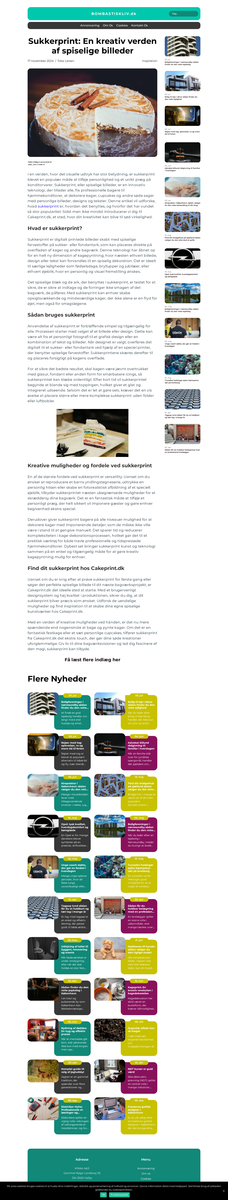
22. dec (72, 980)
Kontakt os (139, 25)
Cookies (122, 25)
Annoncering (89, 25)
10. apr (72, 899)
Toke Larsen (65, 61)
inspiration (149, 61)
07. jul (72, 695)
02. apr (139, 899)
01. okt (139, 1062)
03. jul (139, 695)
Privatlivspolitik (119, 1194)
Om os (108, 25)
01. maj (139, 858)
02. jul (72, 736)
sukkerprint (48, 206)
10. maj (72, 817)
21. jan (139, 940)
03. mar (72, 940)
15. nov (139, 980)
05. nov (72, 1021)
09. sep (72, 1100)
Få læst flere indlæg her (92, 659)
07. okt (72, 1062)
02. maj (72, 858)
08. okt (139, 1021)
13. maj (139, 777)
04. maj (139, 817)
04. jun (139, 736)
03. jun (72, 777)
